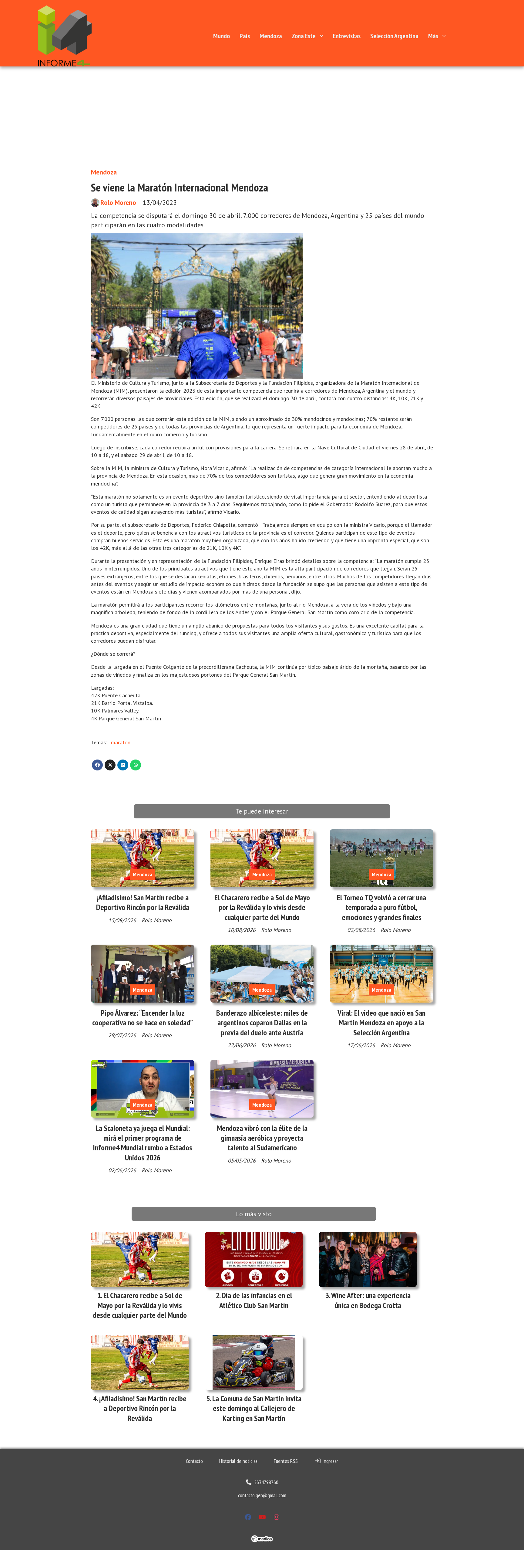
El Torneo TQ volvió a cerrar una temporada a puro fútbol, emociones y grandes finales (381, 907)
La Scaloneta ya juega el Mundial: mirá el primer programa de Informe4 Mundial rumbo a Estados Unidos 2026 (142, 1142)
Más (433, 36)
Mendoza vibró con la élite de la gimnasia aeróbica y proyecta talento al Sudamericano (262, 1138)
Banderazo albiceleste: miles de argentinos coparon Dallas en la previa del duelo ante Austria (262, 1022)
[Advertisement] (262, 111)
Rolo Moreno (118, 202)
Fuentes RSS (286, 1460)
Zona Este (304, 36)
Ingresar (329, 1460)
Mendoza (271, 36)
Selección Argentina (394, 36)
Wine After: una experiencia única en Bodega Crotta (371, 1300)
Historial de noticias (238, 1460)
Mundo (221, 36)
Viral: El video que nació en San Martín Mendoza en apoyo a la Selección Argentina (381, 1022)
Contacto (194, 1460)
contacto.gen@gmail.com (262, 1495)
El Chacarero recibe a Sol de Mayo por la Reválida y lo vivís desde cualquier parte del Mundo (262, 907)
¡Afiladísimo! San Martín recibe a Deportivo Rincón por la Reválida (142, 902)
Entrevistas (347, 36)
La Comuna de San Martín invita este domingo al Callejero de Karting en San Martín (256, 1408)
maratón (120, 742)
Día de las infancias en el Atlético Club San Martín (255, 1300)
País (245, 36)
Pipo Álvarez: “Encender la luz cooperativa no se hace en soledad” (142, 1017)
